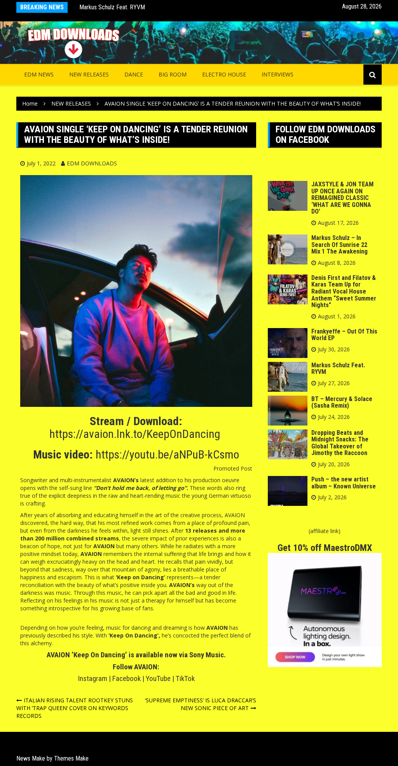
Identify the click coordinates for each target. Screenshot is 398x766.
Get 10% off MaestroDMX (325, 547)
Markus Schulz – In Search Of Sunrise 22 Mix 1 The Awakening (339, 244)
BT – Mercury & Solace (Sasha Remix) (341, 402)
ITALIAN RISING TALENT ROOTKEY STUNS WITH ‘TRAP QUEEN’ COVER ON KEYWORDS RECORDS (74, 708)
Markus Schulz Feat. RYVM (112, 7)
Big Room (173, 74)
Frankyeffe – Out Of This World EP (344, 335)
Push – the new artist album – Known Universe (343, 483)
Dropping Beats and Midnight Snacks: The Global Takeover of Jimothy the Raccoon (339, 443)
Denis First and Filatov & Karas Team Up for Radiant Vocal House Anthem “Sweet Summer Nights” (343, 291)
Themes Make (71, 758)
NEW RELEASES (89, 74)
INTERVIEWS (277, 74)
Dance (133, 74)
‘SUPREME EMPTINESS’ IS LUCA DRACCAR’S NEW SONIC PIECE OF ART (200, 704)
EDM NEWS (39, 74)
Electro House (224, 74)
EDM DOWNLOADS (92, 163)
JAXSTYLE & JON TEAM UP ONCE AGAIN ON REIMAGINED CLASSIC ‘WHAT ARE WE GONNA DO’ (342, 198)
